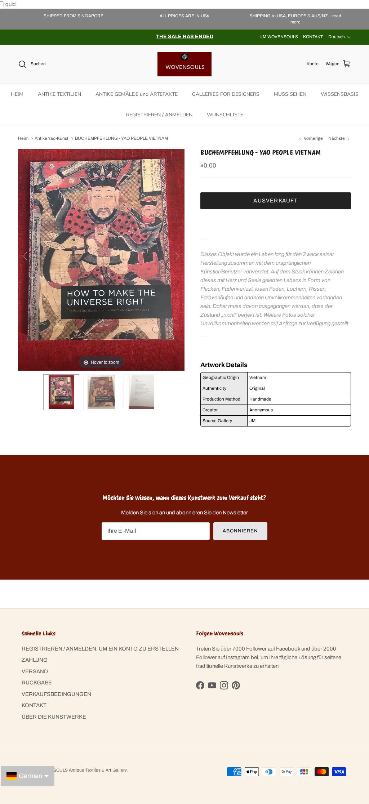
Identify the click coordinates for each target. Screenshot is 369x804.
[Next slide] (177, 256)
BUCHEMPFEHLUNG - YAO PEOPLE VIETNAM (121, 138)
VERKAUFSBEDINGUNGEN (56, 694)
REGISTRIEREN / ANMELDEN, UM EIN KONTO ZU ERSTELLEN (100, 649)
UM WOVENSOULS (278, 36)
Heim (23, 138)
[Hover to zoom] (101, 259)
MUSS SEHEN (290, 94)
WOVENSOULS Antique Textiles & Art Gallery (81, 770)
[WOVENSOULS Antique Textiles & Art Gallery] (184, 64)
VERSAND (35, 671)
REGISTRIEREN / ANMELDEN (159, 114)
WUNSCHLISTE (225, 114)
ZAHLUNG (35, 660)
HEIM (17, 94)
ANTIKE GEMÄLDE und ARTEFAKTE (136, 94)
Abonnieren (240, 530)
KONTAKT (313, 36)
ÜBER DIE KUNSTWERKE (54, 717)
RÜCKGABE (37, 682)
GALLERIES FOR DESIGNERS (225, 94)
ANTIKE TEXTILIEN (59, 94)
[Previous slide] (25, 256)
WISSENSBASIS (340, 94)
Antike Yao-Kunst (51, 138)
